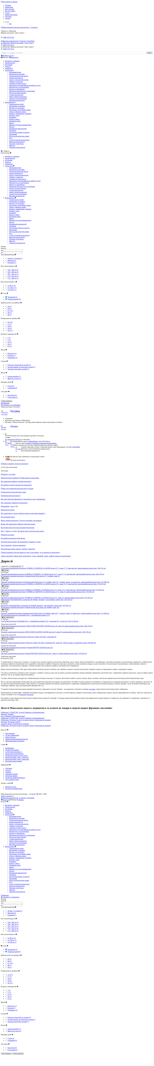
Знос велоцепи (6, 545)
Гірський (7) (12, 262)
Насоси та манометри (17, 89)
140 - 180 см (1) (13, 270)
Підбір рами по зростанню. (29, 478)
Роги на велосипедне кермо (19, 136)
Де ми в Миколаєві (12, 735)
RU (10, 24)
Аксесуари (9, 70)
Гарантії (8, 772)
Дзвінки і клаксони (16, 82)
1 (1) (9, 338)
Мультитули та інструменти (19, 87)
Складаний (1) (13, 397)
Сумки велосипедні (16, 95)
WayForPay (76, 447)
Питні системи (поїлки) (17, 93)
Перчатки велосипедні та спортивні (22, 91)
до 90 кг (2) (12, 285)
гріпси (7, 531)
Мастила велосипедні (17, 142)
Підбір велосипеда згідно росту (16, 755)
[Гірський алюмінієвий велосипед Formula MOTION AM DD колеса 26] (27, 647)
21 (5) (10, 342)
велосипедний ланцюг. (9, 542)
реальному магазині (26, 694)
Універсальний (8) (14, 299)
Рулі (10, 138)
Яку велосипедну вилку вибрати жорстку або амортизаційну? (23, 513)
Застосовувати (6, 1053)
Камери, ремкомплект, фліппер (20, 113)
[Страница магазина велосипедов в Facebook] (17, 41)
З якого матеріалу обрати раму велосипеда (16, 556)
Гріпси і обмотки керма (17, 112)
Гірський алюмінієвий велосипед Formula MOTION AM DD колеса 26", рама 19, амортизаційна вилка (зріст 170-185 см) (44, 653)
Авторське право (11, 774)
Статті (7, 13)
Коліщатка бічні (15, 121)
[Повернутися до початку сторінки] (9, 2)
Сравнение (5, 895)
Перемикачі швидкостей (18, 129)
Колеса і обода (14, 119)
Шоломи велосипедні (17, 100)
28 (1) (10, 313)
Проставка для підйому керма (19, 110)
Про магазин (9, 9)
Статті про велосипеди (13, 752)
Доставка (8, 16)
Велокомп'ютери (15, 72)
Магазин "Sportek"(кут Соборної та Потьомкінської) (13, 715)
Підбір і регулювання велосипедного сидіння (17, 488)
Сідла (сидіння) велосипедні (19, 140)
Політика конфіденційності (15, 778)
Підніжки (12, 130)
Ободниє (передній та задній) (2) (19, 365)
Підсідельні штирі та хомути (19, 132)
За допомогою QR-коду (13, 439)
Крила (11, 123)
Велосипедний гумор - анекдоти (17, 757)
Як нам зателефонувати (13, 788)
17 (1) (10, 324)
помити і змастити (28, 549)
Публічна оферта (11, 776)
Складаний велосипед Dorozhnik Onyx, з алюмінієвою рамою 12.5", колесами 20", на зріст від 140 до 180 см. (39, 621)
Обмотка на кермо (7, 535)
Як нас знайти (10, 11)
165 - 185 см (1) (13, 274)
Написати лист (10, 787)
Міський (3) (12, 260)
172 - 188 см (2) (13, 278)
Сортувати (5, 566)
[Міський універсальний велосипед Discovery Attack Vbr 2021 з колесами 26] (28, 637)
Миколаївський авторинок (14, 741)
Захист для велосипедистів (18, 80)
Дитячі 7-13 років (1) (15, 258)
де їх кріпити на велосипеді (50, 552)
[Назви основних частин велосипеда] (14, 464)
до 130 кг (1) (12, 290)
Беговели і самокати (12, 61)
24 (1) (10, 344)
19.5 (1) (10, 330)
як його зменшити (19, 545)
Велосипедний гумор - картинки (17, 759)
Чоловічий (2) (12, 297)
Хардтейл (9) (12, 395)
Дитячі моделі (10, 63)
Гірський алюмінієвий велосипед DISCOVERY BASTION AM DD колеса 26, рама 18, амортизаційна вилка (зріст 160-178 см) (46, 632)
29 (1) (10, 315)
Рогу (2, 531)
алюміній (40, 556)
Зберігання (9, 7)
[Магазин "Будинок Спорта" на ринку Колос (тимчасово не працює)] (26, 720)
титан (46, 556)
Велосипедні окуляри (17, 74)
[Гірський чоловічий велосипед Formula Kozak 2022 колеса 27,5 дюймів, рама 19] (30, 576)
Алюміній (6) (12, 388)
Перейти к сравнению (11, 897)
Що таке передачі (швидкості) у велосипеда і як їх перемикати (23, 499)
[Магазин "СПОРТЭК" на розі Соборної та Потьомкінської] (22, 712)
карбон (51, 556)
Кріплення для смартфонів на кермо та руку (25, 85)
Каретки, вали (14, 115)
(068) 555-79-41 (8, 45)
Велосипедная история (13, 761)
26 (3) (10, 308)
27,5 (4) (10, 311)
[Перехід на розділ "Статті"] (8, 474)
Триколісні (9, 68)
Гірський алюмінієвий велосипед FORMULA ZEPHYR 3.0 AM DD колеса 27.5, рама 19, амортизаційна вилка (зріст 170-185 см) (47, 598)
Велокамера (5, 506)
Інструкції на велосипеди (14, 754)
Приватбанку (33, 441)
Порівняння (5, 403)
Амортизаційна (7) (14, 376)
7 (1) (9, 340)
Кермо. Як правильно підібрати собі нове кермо (18, 524)
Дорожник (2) (12, 358)
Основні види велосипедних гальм (13, 492)
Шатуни (12, 145)
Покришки (13, 134)
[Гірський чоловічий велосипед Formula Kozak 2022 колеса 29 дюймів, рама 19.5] (30, 607)
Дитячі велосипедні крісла (18, 76)
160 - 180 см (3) (13, 272)
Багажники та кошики (17, 106)
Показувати (5, 658)
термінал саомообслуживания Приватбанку (41, 443)
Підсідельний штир (8, 517)
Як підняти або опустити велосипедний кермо (17, 528)
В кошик (5, 570)
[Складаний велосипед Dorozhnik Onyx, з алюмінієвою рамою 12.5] (25, 615)
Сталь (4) (11, 386)
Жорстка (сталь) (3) (14, 378)
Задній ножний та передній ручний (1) (21, 367)
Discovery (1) (12, 353)
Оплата (7, 18)
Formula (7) (11, 355)
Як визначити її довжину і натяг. (29, 542)
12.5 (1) (10, 322)
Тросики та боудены (16, 144)
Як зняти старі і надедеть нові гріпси (31, 531)
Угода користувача (12, 779)
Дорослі (8, 66)
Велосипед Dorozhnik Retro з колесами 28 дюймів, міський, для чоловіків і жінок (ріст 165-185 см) (36, 605)
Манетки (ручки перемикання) (20, 125)
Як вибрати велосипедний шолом (13, 538)
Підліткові (8, 65)
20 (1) (10, 306)
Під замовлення (8, 617)
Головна (8, 5)
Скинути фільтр (7, 401)
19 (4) (10, 328)
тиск (12, 506)
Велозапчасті (10, 102)
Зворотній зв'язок (11, 15)
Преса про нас (10, 737)
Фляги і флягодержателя (18, 97)
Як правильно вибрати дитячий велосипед (16, 481)
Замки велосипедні (16, 78)
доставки (92, 689)
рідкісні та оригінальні (62, 556)
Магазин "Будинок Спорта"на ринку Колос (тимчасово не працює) (15, 723)
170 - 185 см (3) (13, 276)
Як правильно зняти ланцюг (11, 549)
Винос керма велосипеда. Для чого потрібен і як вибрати (21, 520)
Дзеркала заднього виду (17, 83)
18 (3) (10, 326)
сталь (34, 556)
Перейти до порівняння (11, 405)
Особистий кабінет (12, 750)
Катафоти (12, 117)
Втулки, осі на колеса (16, 108)
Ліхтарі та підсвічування (18, 98)
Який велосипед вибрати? (10, 478)
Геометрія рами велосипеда (10, 496)
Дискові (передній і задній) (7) (18, 369)
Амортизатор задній (16, 104)
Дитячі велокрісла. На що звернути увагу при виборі (20, 552)
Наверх (21, 800)
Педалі (11, 127)
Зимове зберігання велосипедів (16, 739)
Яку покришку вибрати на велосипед (14, 503)
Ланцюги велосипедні (17, 147)
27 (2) (10, 346)
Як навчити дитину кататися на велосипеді (16, 485)
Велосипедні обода (7, 510)
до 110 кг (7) (12, 288)
